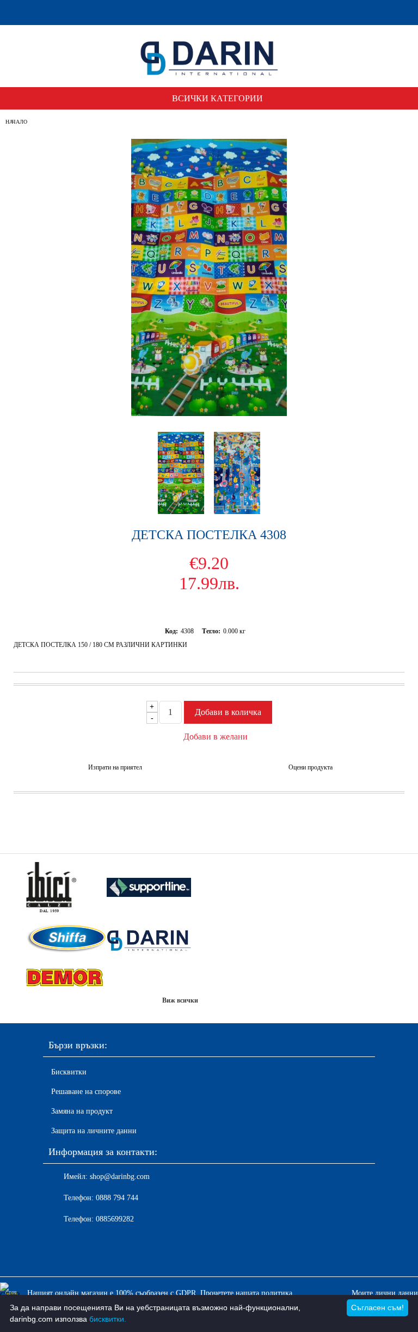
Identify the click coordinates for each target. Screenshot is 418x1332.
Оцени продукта (310, 767)
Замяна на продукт (82, 1111)
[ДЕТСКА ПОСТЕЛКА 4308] (209, 414)
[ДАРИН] (149, 939)
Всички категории (217, 98)
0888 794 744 (117, 1198)
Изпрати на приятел (115, 767)
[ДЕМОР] (64, 978)
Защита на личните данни (94, 1131)
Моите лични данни (385, 1293)
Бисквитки (69, 1072)
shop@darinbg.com (120, 1176)
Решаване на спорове (86, 1091)
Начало (16, 122)
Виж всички (180, 1000)
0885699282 (115, 1219)
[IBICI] (64, 888)
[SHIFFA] (64, 939)
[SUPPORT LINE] (149, 888)
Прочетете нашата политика (246, 1293)
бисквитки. (107, 1319)
